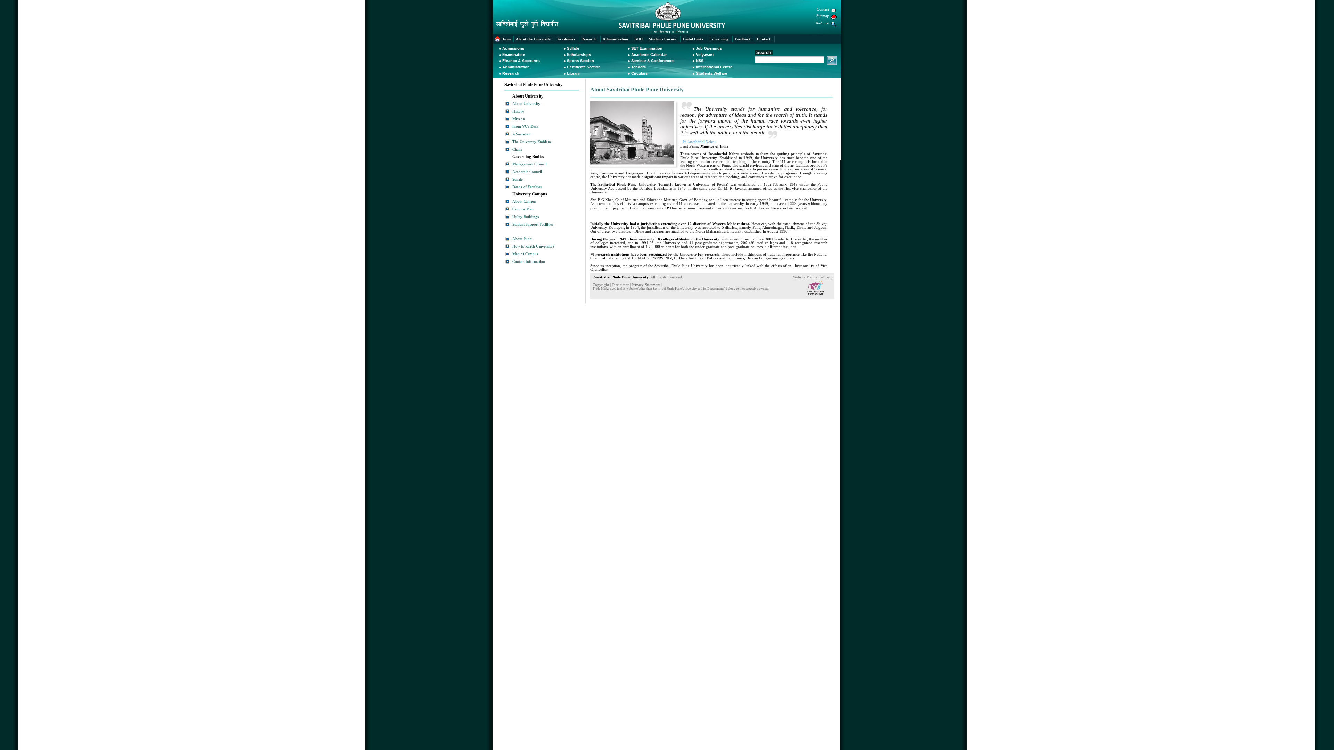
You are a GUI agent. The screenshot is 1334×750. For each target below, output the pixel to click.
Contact (823, 9)
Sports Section (580, 61)
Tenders (638, 67)
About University (526, 104)
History (518, 111)
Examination (513, 54)
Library (573, 73)
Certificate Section (584, 67)
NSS (699, 61)
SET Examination (646, 48)
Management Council (529, 164)
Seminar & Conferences (652, 61)
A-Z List (822, 23)
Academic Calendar (649, 54)
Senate (517, 179)
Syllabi (573, 48)
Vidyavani (705, 54)
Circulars (639, 73)
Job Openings (709, 48)
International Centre (714, 67)
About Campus (524, 201)
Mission (518, 119)
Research (510, 73)
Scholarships (579, 54)
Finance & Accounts (521, 61)
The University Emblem (531, 142)
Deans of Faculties (527, 187)
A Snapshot (521, 134)
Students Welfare (711, 73)
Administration (516, 67)
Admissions (513, 48)
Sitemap (822, 16)
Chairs (517, 149)
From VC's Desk (525, 126)
